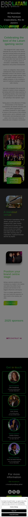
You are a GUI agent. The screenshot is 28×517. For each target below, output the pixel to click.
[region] (14, 507)
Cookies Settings (14, 507)
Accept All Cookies (14, 514)
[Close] (26, 499)
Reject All (14, 510)
